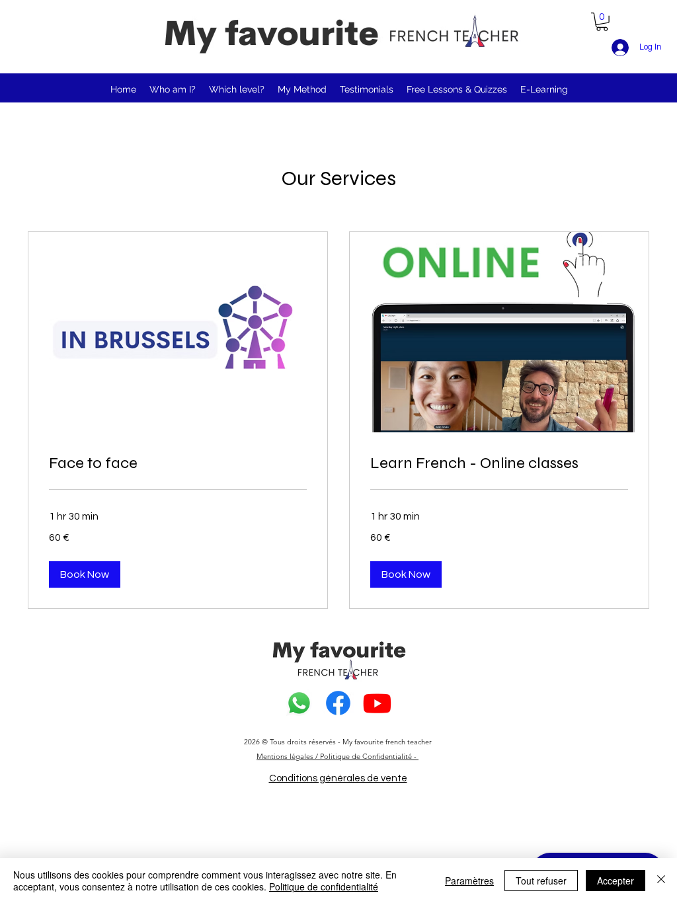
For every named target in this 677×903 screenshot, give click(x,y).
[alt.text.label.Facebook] (338, 703)
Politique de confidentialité (323, 886)
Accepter (615, 880)
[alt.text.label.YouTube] (377, 703)
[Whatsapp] (299, 703)
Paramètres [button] (469, 880)
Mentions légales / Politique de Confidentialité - (337, 756)
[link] (178, 463)
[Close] (661, 880)
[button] (602, 22)
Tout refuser (541, 880)
